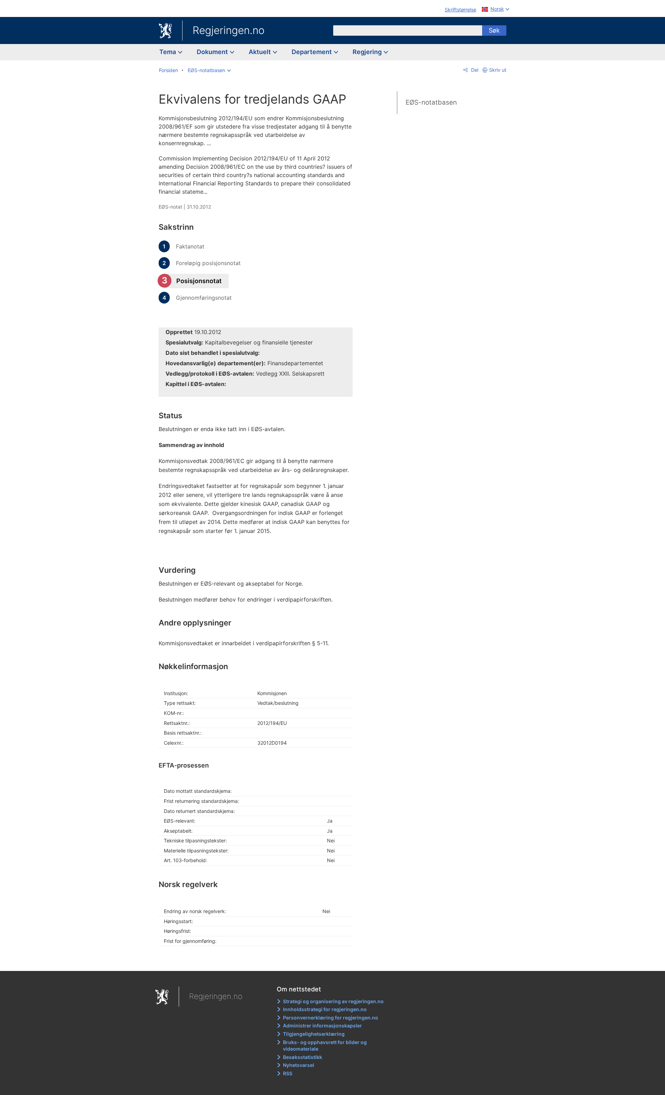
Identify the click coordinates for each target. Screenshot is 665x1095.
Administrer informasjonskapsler (322, 1025)
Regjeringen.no (229, 30)
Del (474, 70)
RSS (287, 1073)
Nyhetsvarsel (298, 1065)
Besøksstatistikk (302, 1057)
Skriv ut (497, 70)
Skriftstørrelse (460, 9)
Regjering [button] (368, 51)
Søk (494, 30)
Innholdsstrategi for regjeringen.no (325, 1009)
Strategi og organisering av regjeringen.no (333, 1001)
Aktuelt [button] (260, 51)
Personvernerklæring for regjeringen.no (330, 1017)
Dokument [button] (213, 51)
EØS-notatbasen (431, 102)
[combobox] (407, 30)
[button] (209, 70)
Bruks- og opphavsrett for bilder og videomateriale (325, 1045)
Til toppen (259, 960)
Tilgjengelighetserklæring (314, 1034)
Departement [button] (312, 51)
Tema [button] (168, 51)
